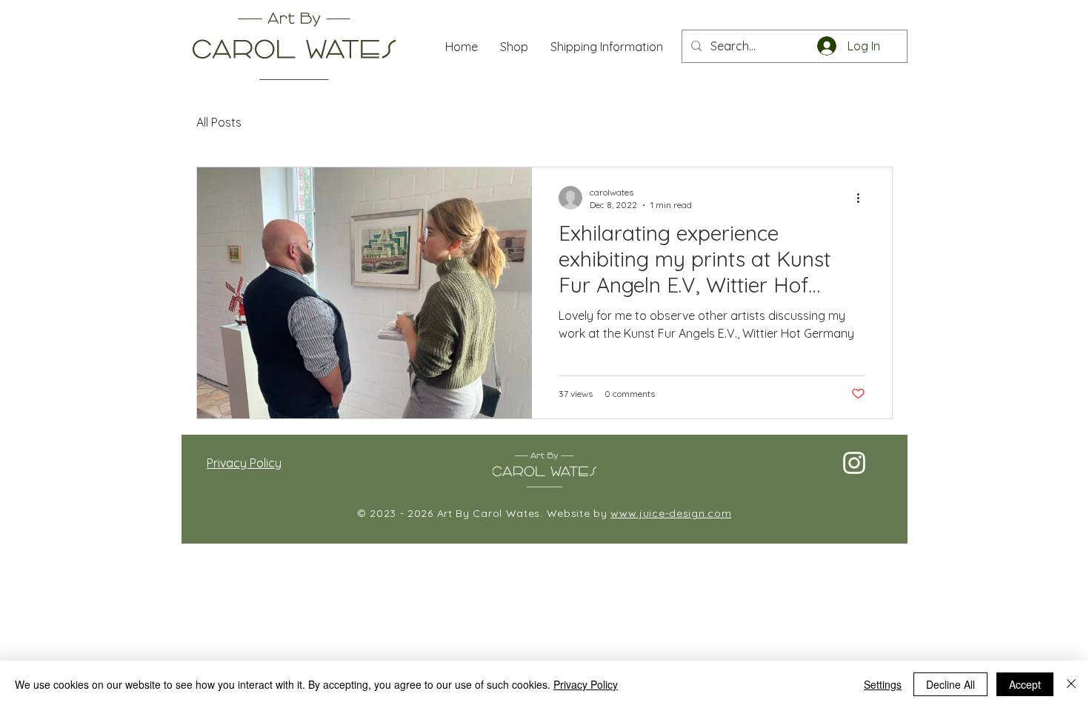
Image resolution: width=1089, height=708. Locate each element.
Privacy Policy (585, 684)
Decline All (950, 684)
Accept (1025, 684)
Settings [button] (883, 684)
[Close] (1071, 684)
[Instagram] (854, 463)
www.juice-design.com (670, 513)
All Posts (219, 122)
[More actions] (863, 198)
